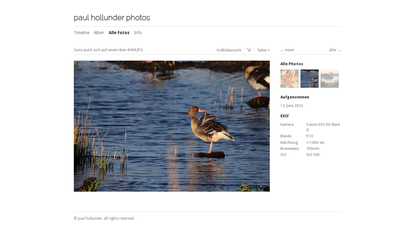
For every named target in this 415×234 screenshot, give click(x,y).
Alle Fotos (119, 32)
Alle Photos (291, 64)
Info (138, 32)
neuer (289, 50)
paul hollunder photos (112, 17)
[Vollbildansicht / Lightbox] (172, 188)
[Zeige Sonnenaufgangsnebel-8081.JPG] (330, 85)
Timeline (81, 32)
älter (333, 50)
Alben (99, 32)
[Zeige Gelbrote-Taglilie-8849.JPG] (289, 85)
